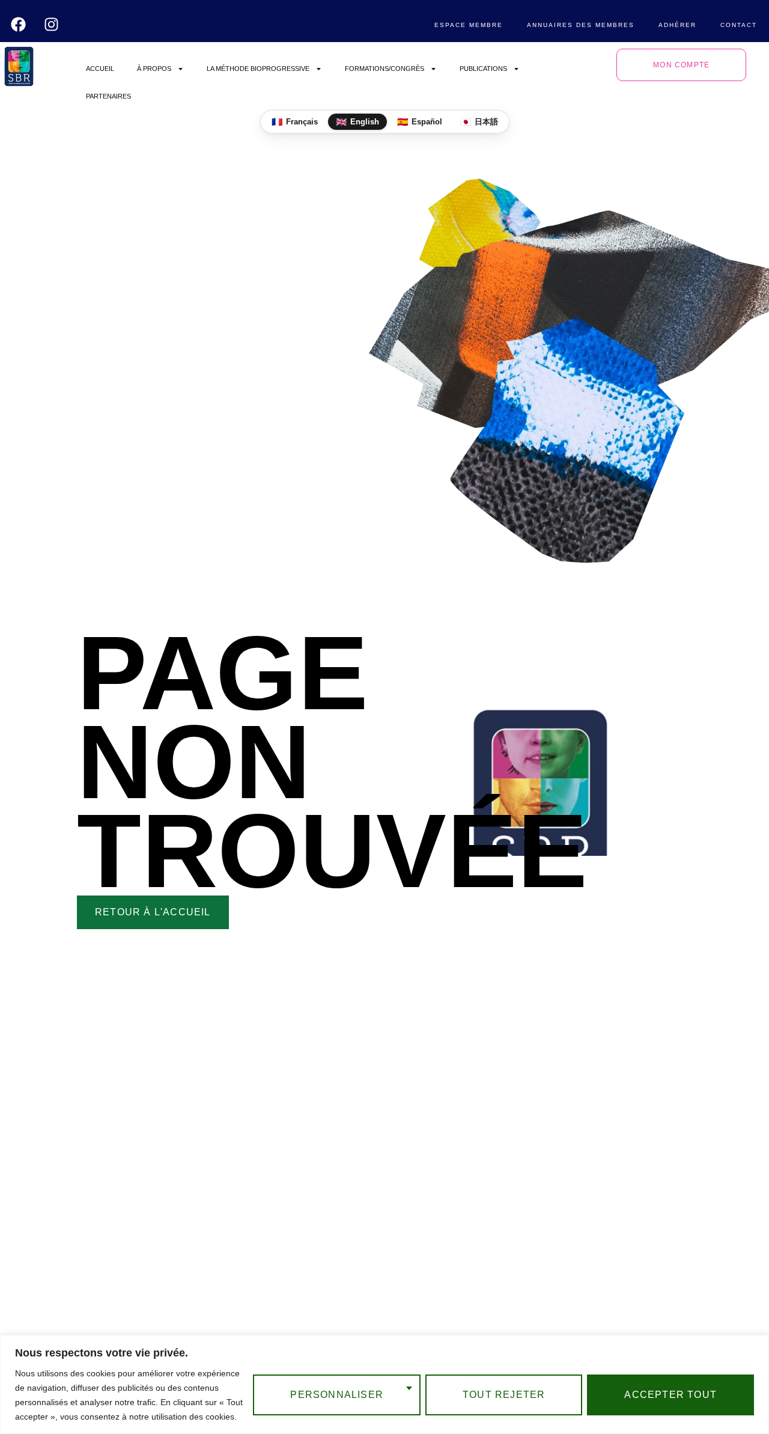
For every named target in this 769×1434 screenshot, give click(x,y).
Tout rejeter (504, 1395)
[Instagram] (52, 24)
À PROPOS (154, 68)
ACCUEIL (100, 68)
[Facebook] (19, 24)
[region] (384, 1384)
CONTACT (738, 25)
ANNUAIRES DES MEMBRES (580, 25)
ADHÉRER (677, 25)
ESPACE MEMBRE (468, 25)
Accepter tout (670, 1395)
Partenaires (108, 96)
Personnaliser (336, 1395)
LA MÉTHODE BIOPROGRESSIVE (258, 68)
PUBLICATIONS (483, 68)
